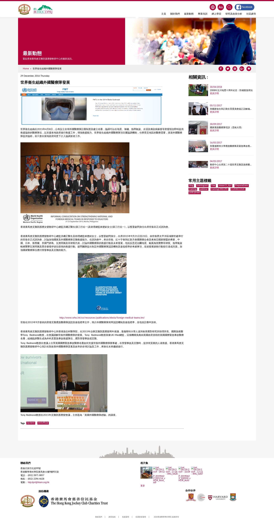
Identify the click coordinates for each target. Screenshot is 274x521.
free (213, 185)
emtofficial (43, 423)
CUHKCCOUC (238, 189)
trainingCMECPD (219, 189)
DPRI (43, 9)
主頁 (163, 14)
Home (26, 68)
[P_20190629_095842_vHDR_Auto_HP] (146, 477)
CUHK (191, 497)
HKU (233, 497)
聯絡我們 (98, 517)
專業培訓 (202, 14)
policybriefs (194, 193)
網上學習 (216, 14)
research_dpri (225, 185)
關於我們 (175, 14)
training (192, 189)
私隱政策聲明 (141, 517)
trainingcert (202, 185)
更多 (142, 486)
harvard (217, 497)
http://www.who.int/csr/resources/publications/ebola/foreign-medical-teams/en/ (102, 318)
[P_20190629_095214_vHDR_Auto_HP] (159, 483)
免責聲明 (125, 517)
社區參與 (251, 14)
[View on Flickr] (172, 474)
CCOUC (201, 497)
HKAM (24, 9)
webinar (204, 189)
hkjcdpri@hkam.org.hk (38, 482)
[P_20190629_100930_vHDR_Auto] (184, 481)
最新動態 (189, 14)
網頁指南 (112, 517)
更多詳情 (214, 93)
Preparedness (241, 185)
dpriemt (31, 423)
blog (191, 185)
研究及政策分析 (233, 14)
